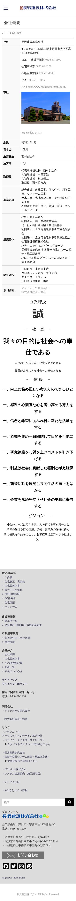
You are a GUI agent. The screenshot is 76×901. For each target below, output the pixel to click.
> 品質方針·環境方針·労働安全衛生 (22, 625)
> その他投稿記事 (12, 663)
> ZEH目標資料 (11, 594)
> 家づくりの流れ (12, 590)
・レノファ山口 (11, 782)
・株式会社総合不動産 (14, 719)
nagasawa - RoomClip (13, 877)
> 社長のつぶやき (12, 671)
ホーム (6, 33)
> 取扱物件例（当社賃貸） (17, 637)
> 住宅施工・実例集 (13, 581)
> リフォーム (9, 606)
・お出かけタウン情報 (14, 790)
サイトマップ (9, 679)
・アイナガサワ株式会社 (16, 710)
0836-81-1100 (53, 59)
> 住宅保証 (8, 602)
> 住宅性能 (8, 598)
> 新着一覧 (8, 667)
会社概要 (16, 33)
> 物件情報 (8, 642)
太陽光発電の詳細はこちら (22, 761)
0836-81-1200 (43, 66)
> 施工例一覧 (9, 621)
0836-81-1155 (37, 80)
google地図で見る (31, 132)
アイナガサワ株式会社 (35, 288)
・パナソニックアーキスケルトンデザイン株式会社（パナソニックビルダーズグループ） (23, 735)
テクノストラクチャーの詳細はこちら (28, 744)
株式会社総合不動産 (33, 292)
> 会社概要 (8, 654)
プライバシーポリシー (14, 684)
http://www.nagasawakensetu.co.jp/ (47, 86)
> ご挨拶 (7, 577)
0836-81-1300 (46, 73)
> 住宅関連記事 (11, 585)
